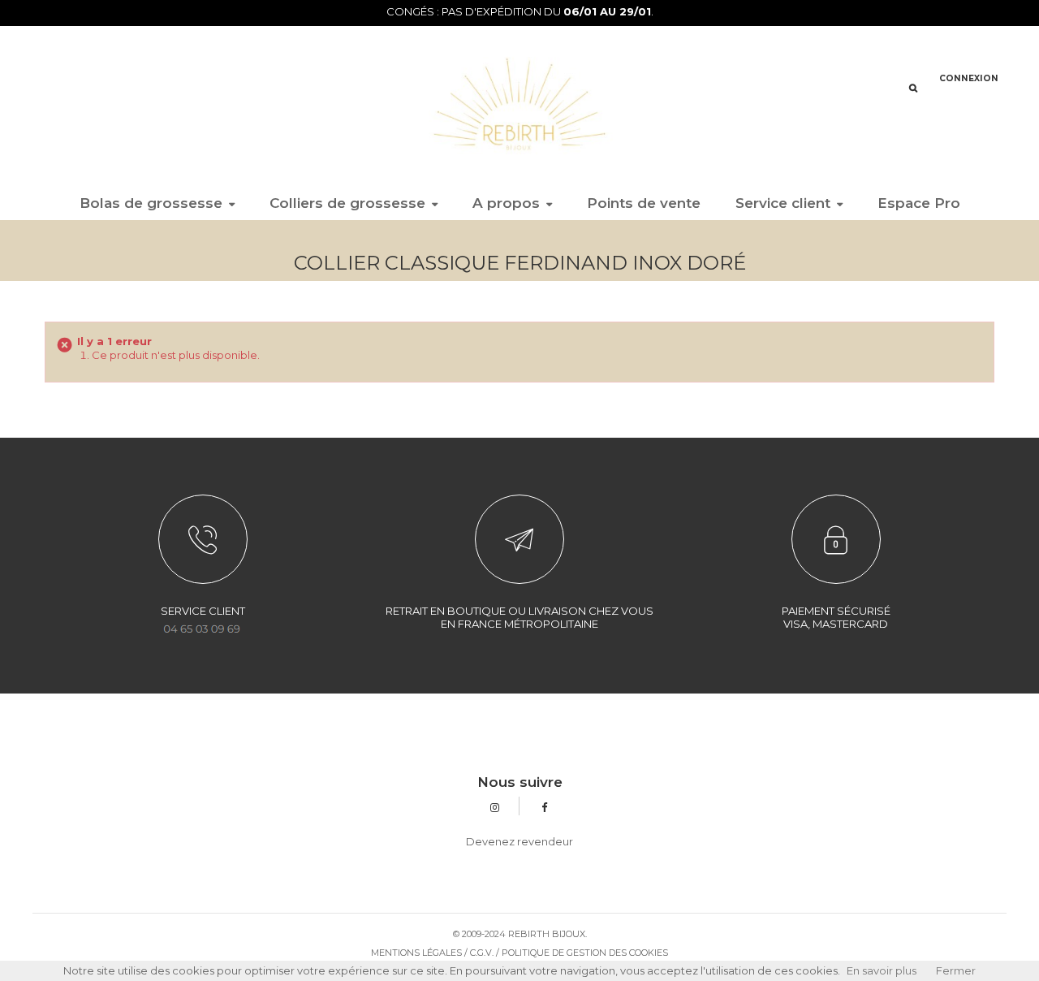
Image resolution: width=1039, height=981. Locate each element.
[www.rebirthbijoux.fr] (519, 103)
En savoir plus (881, 970)
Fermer (956, 970)
